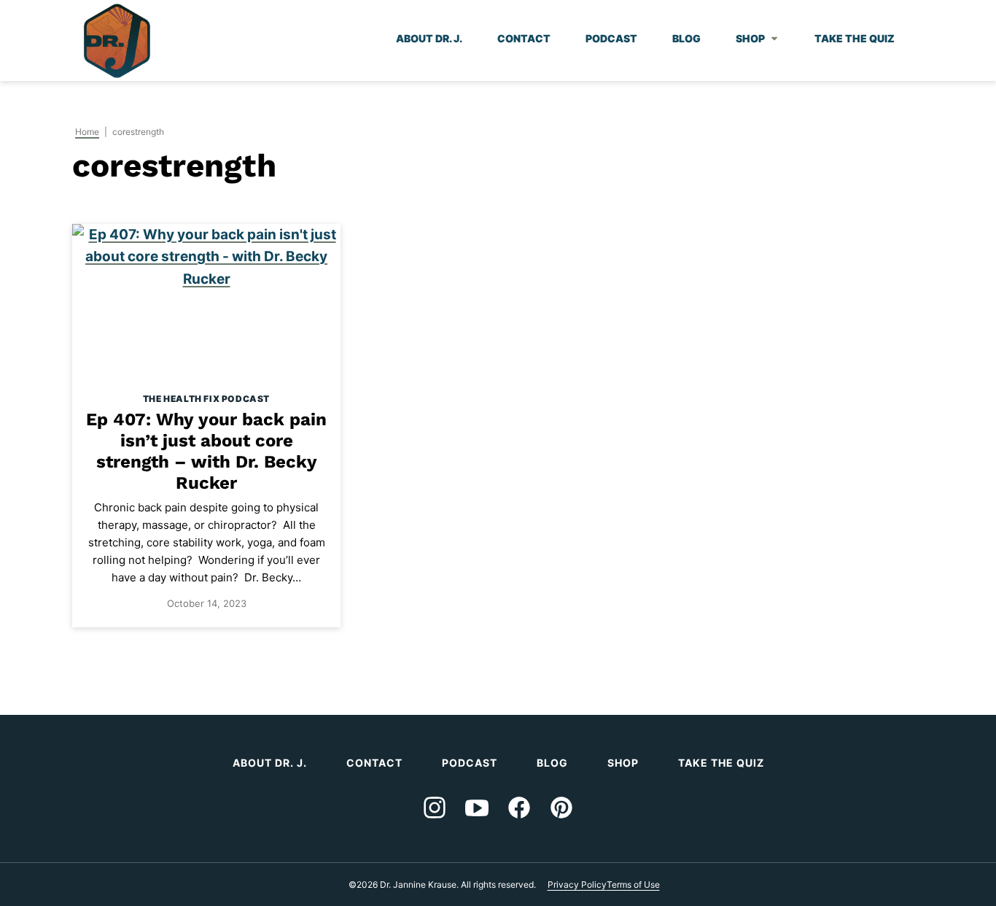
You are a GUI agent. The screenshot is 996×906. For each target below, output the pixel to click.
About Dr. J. (429, 38)
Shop (750, 38)
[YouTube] (477, 807)
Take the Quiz (854, 38)
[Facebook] (519, 807)
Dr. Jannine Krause (117, 41)
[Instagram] (434, 807)
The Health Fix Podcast (206, 398)
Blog (686, 38)
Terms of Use (633, 884)
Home (87, 131)
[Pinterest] (561, 807)
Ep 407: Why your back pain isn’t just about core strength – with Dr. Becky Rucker (206, 450)
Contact (523, 38)
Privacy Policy (577, 884)
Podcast (611, 38)
